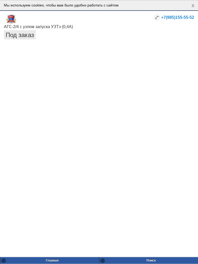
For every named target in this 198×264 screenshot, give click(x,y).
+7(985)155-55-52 (177, 17)
